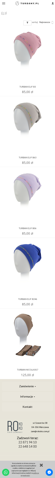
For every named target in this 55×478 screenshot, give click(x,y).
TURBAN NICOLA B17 (27, 369)
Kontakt (27, 406)
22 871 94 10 (27, 442)
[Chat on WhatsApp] (5, 472)
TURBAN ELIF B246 (27, 299)
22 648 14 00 (27, 446)
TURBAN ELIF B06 (27, 228)
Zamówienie (26, 386)
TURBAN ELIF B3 (27, 86)
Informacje (27, 396)
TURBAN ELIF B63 (27, 157)
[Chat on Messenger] (49, 472)
